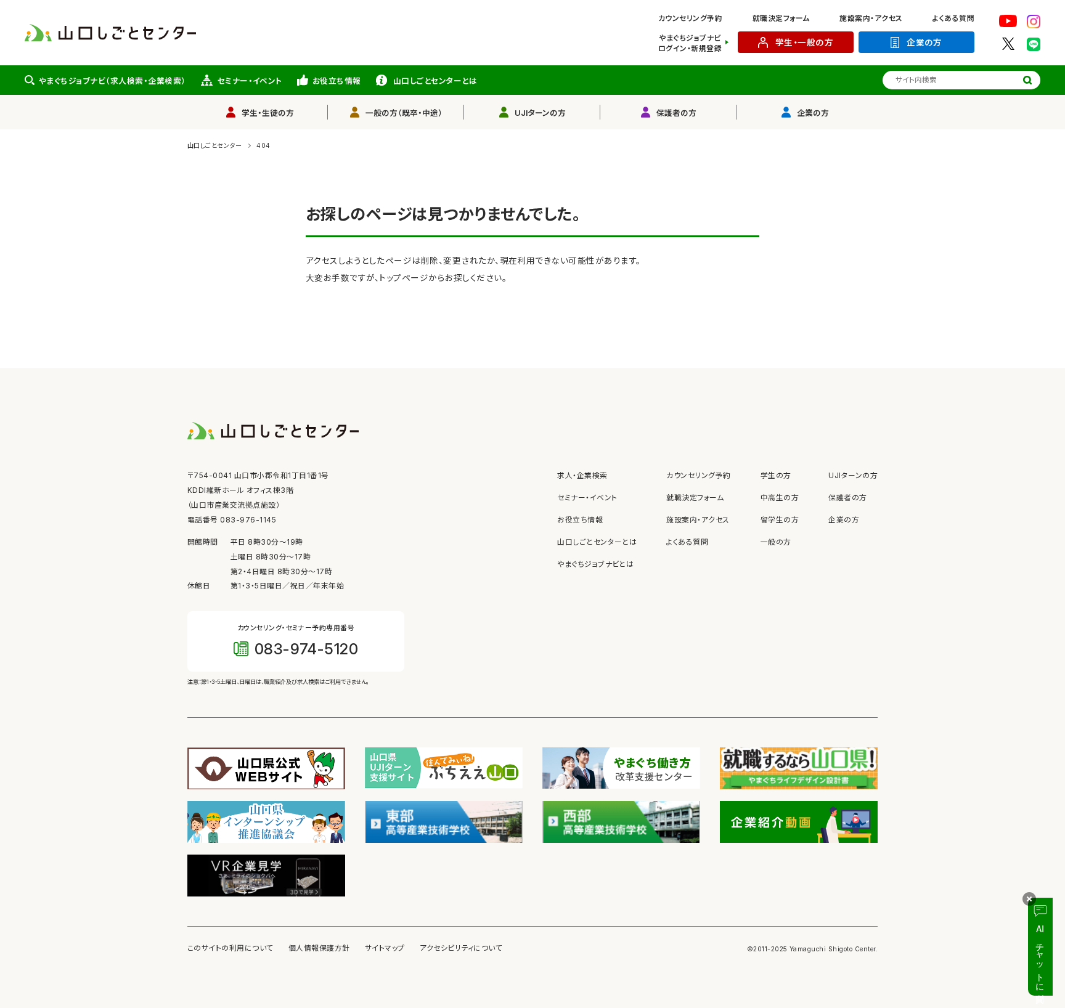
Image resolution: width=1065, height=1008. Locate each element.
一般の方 (776, 542)
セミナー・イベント (250, 81)
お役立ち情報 (336, 81)
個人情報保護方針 (319, 948)
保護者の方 (676, 113)
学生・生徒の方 (268, 113)
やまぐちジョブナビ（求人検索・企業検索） (112, 81)
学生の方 (776, 475)
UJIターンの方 (540, 113)
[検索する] (1027, 80)
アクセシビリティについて (461, 948)
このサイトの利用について (230, 948)
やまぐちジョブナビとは (595, 564)
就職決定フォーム (781, 18)
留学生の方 (780, 520)
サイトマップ (385, 948)
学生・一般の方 (804, 42)
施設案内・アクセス (870, 18)
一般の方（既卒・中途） (404, 113)
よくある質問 (953, 18)
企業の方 (924, 42)
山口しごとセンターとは (435, 81)
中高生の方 (780, 498)
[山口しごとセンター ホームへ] (110, 32)
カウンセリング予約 (690, 18)
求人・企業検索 (582, 475)
